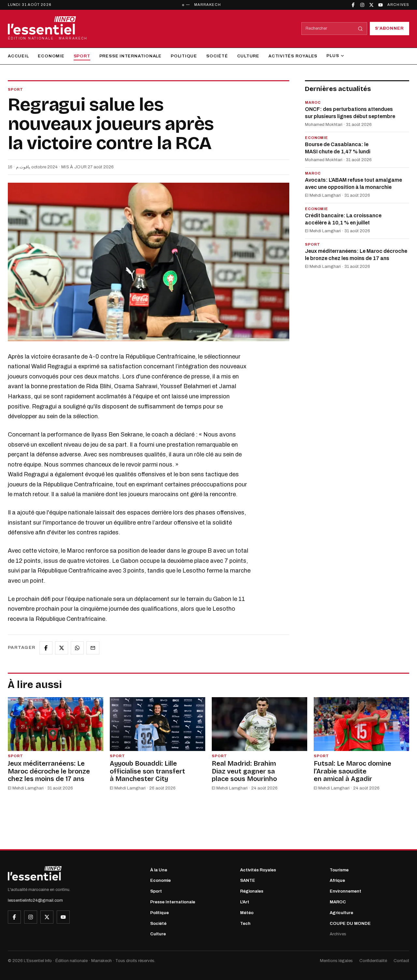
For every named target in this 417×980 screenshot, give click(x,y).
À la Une (158, 870)
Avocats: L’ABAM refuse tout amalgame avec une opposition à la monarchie (353, 183)
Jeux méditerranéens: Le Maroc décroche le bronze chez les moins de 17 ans (356, 254)
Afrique (337, 880)
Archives (398, 5)
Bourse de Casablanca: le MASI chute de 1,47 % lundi (337, 148)
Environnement (345, 891)
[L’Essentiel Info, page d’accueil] (35, 873)
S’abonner (389, 28)
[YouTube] (380, 5)
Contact (401, 960)
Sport (82, 56)
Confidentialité (373, 960)
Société (217, 56)
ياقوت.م (23, 167)
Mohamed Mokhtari (323, 124)
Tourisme (339, 870)
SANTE (247, 880)
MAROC (338, 902)
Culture (248, 56)
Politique (184, 56)
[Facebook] (353, 5)
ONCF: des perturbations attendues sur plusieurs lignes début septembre (350, 112)
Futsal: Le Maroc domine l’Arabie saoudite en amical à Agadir (352, 771)
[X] (371, 5)
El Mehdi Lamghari (323, 195)
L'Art (244, 902)
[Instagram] (362, 5)
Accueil (18, 56)
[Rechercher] (360, 28)
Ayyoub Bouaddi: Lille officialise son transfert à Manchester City (147, 771)
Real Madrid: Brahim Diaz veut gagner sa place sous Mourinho (244, 771)
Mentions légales (336, 960)
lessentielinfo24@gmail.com (35, 900)
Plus (332, 56)
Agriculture (341, 913)
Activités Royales (292, 56)
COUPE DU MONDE (350, 923)
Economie (51, 56)
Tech (245, 923)
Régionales (251, 891)
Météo (246, 913)
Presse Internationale (130, 56)
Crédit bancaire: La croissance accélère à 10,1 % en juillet (343, 219)
